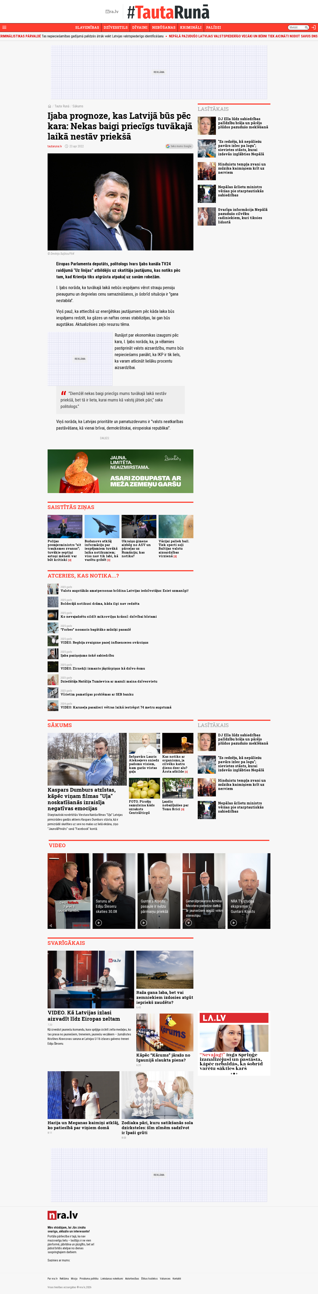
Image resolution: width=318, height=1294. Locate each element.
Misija (74, 1278)
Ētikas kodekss (149, 1278)
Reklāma (64, 1278)
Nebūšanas (163, 27)
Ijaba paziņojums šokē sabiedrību (87, 655)
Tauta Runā (62, 106)
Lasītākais (213, 108)
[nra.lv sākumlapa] (112, 12)
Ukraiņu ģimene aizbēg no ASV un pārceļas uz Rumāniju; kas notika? (136, 548)
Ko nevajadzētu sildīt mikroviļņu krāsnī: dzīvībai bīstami (109, 616)
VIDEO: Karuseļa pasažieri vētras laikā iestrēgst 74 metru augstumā (116, 707)
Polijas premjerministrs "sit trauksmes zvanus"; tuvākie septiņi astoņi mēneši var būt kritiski (64, 550)
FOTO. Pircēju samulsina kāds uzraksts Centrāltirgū (142, 807)
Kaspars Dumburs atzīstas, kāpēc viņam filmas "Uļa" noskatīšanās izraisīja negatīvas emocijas (82, 799)
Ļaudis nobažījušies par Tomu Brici (175, 805)
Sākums (77, 106)
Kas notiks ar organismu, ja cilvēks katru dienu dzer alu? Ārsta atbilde (174, 764)
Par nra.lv (53, 1278)
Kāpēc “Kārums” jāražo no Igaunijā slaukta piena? (163, 1057)
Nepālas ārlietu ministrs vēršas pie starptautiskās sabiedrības (241, 191)
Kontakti (177, 1278)
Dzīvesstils (116, 27)
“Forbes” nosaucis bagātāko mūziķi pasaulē (96, 629)
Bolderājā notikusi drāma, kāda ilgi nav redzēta (100, 604)
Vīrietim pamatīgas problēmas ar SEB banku (97, 694)
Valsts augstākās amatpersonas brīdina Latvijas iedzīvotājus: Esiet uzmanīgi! (124, 591)
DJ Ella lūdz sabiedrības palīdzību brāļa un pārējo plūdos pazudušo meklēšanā (243, 122)
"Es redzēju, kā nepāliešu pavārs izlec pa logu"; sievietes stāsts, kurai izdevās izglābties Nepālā (241, 147)
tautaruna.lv (55, 146)
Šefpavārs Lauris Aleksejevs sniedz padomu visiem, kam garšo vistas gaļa (144, 764)
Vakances (165, 1278)
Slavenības (87, 27)
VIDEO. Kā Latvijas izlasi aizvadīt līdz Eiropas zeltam (84, 1015)
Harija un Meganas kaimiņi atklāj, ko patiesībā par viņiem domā (83, 1125)
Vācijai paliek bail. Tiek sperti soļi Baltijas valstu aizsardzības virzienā (174, 548)
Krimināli (191, 27)
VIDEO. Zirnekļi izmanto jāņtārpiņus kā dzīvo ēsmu (103, 668)
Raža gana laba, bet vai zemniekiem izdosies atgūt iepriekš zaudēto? (164, 997)
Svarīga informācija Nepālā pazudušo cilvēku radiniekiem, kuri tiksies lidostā (243, 215)
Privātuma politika (89, 1278)
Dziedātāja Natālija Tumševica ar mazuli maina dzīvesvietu (109, 681)
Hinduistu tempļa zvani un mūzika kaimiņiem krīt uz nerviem (242, 168)
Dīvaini (140, 27)
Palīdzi (213, 27)
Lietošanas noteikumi (112, 1278)
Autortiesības (132, 1278)
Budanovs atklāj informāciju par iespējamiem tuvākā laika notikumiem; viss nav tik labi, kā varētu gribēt (101, 550)
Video (57, 845)
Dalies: (105, 438)
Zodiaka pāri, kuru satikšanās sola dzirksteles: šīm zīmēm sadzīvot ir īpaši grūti (157, 1127)
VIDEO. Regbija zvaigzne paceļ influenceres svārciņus (104, 642)
